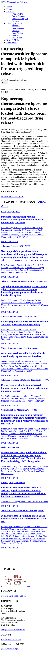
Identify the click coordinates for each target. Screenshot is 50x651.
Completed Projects (20, 18)
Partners (15, 21)
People (9, 9)
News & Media (12, 40)
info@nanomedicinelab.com (13, 629)
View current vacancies (11, 640)
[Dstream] (10, 649)
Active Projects (18, 16)
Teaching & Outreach (15, 23)
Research (10, 11)
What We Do (17, 14)
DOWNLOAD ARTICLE (12, 197)
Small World (17, 38)
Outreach (15, 30)
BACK (4, 83)
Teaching (15, 26)
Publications (11, 42)
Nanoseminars (18, 28)
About (9, 7)
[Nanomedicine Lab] (14, 2)
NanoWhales (17, 33)
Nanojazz (16, 35)
